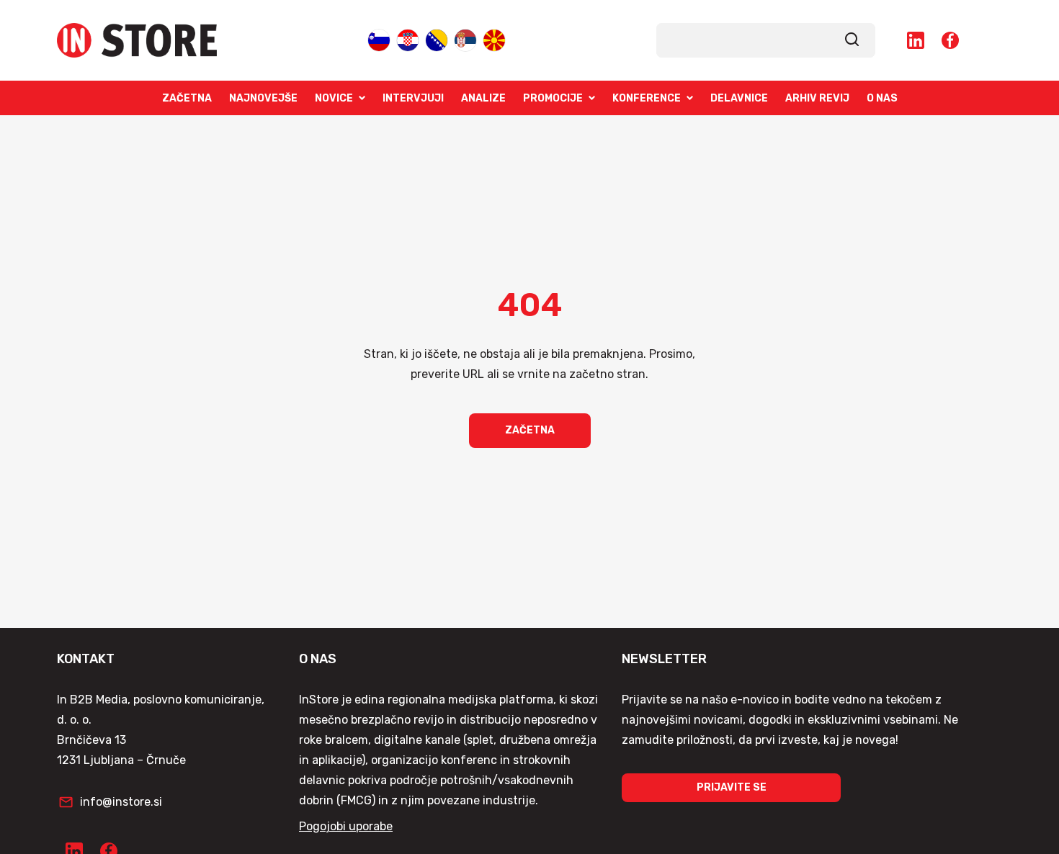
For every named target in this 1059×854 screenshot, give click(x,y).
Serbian (465, 39)
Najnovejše (263, 98)
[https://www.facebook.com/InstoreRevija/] (950, 40)
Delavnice (739, 98)
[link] (852, 40)
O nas (882, 98)
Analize (483, 98)
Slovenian (379, 39)
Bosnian (436, 39)
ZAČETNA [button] (530, 430)
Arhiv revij (817, 98)
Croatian (408, 39)
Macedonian (494, 39)
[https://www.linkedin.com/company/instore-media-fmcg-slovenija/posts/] (915, 40)
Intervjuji (413, 98)
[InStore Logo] (137, 40)
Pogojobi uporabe (346, 826)
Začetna (187, 98)
